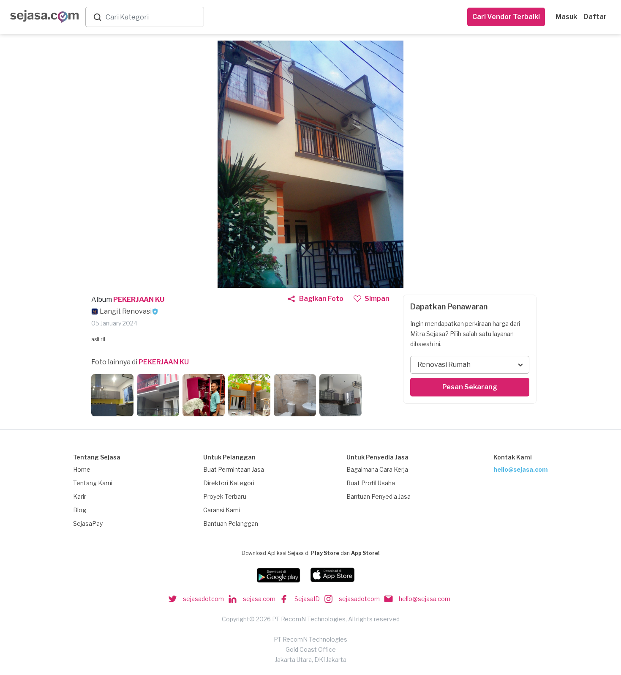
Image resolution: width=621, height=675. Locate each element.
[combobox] (153, 17)
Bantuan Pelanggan (230, 523)
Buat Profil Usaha (370, 482)
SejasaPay (88, 523)
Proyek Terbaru (224, 496)
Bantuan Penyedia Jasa (378, 496)
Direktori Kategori (228, 482)
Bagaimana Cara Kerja (377, 469)
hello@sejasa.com (520, 469)
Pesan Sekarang (469, 387)
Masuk (566, 17)
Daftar (595, 17)
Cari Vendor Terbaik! (506, 17)
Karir (79, 496)
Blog (79, 510)
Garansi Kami (221, 510)
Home (81, 469)
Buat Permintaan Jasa (233, 469)
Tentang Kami (92, 482)
